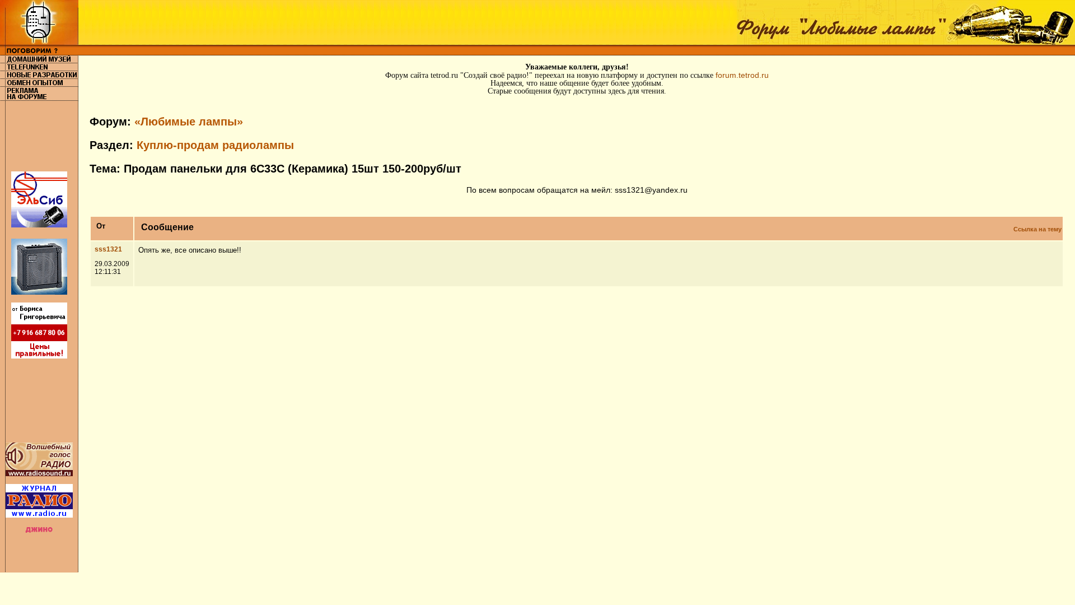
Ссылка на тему (1037, 229)
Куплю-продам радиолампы (215, 145)
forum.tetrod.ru (742, 75)
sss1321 (108, 249)
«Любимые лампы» (188, 121)
